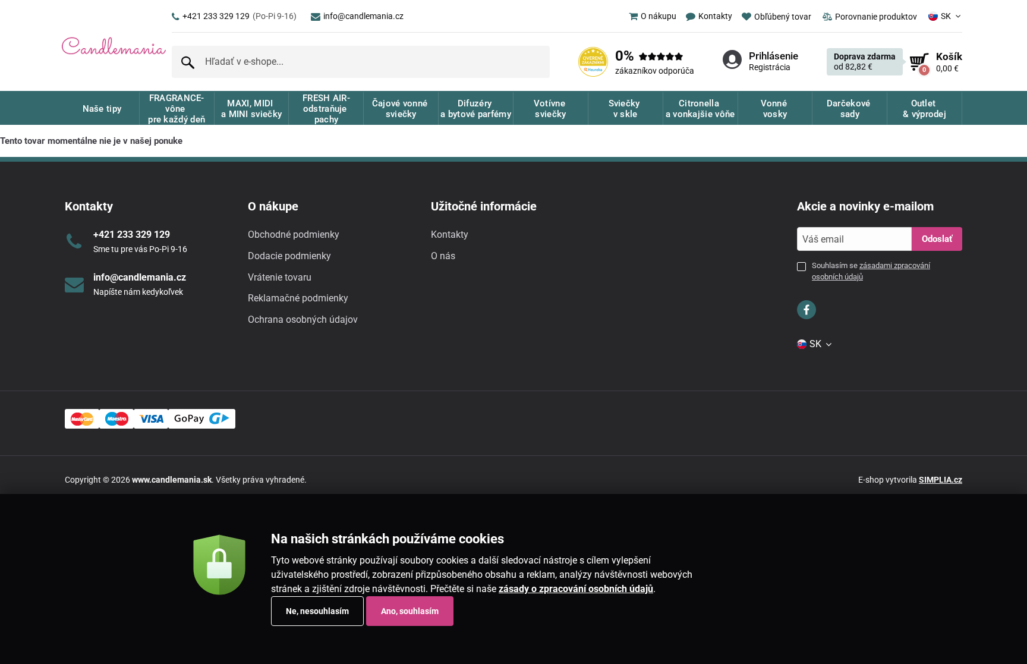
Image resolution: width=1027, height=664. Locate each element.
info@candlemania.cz (363, 16)
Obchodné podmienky (293, 234)
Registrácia (769, 67)
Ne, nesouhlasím (317, 611)
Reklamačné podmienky (298, 298)
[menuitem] (647, 16)
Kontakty (449, 234)
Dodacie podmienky (289, 256)
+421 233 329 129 (239, 16)
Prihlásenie (773, 56)
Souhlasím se (871, 271)
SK (946, 16)
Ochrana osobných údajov (303, 319)
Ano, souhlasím (410, 611)
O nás (443, 256)
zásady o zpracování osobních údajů (576, 588)
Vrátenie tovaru (279, 277)
